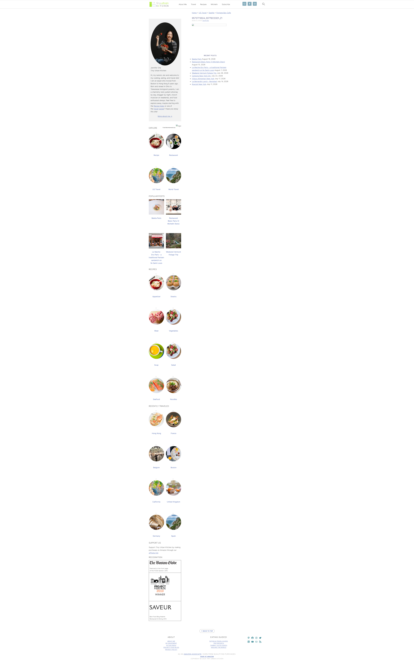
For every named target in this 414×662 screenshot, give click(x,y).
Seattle (211, 13)
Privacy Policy (171, 649)
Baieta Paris (197, 59)
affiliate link (153, 553)
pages (161, 109)
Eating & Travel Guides (218, 641)
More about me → (165, 116)
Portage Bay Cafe (223, 13)
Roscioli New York (199, 84)
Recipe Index (159, 106)
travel (156, 109)
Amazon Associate (193, 654)
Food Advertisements (168, 127)
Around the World (218, 647)
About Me (183, 4)
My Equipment (171, 643)
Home (194, 13)
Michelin (214, 4)
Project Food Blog (171, 647)
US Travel (203, 13)
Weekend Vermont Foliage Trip (204, 73)
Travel (193, 4)
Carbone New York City (201, 76)
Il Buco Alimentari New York (203, 79)
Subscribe (226, 4)
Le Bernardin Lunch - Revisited (204, 81)
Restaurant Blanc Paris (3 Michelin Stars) (208, 62)
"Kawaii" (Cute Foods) (218, 645)
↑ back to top (207, 631)
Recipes (203, 4)
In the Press (171, 645)
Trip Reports (218, 643)
